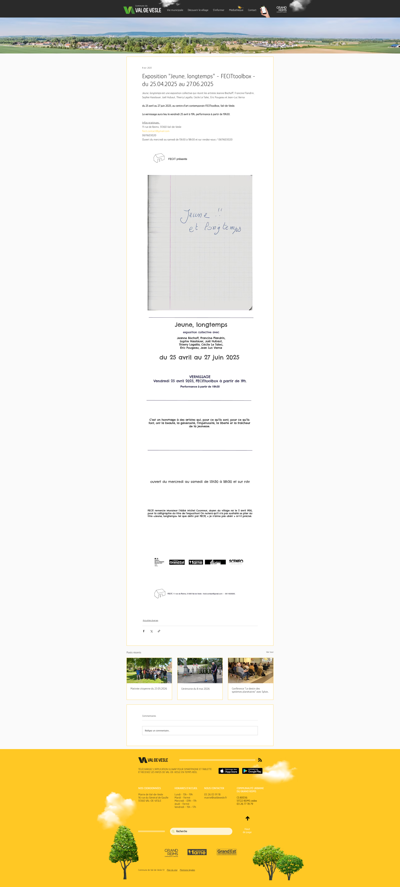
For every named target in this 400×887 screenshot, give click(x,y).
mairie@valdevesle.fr (215, 797)
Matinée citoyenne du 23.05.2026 (148, 688)
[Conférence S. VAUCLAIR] (250, 670)
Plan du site (172, 870)
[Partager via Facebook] (143, 631)
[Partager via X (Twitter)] (151, 631)
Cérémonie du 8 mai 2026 (195, 688)
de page (247, 832)
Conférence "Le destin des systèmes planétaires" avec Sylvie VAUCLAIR (250, 690)
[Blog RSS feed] (260, 760)
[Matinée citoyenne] (149, 670)
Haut (247, 829)
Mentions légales (187, 870)
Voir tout (269, 652)
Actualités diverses (150, 620)
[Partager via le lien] (159, 631)
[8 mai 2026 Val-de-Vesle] (200, 670)
